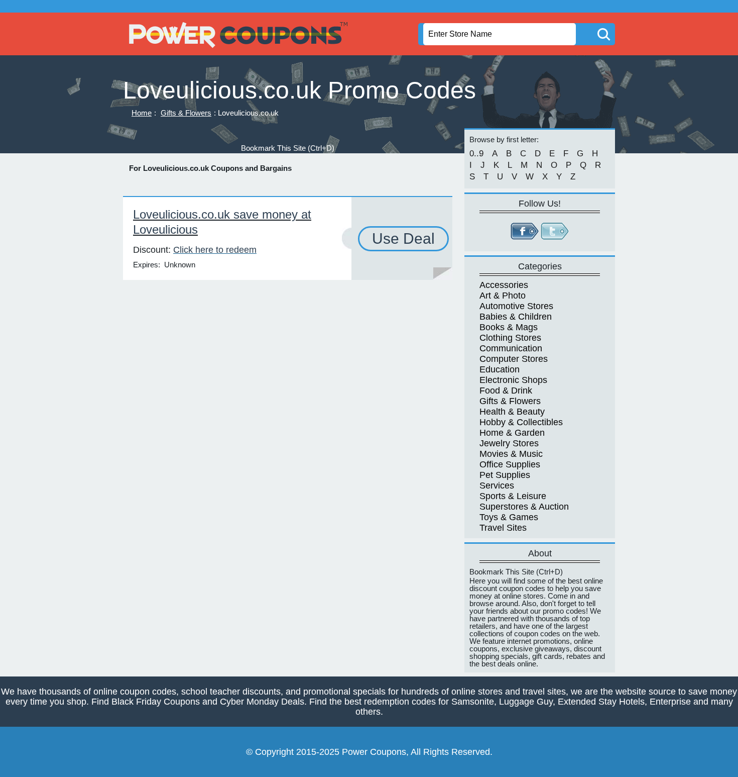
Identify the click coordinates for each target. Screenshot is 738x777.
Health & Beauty (512, 412)
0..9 (476, 153)
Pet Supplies (504, 475)
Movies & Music (511, 454)
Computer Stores (513, 359)
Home (142, 113)
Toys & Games (508, 517)
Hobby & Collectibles (521, 422)
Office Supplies (509, 464)
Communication (510, 348)
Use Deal (403, 238)
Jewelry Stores (509, 443)
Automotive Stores (516, 306)
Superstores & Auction (524, 507)
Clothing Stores (510, 338)
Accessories (503, 285)
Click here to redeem (215, 250)
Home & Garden (512, 433)
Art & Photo (502, 295)
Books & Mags (508, 327)
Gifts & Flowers (186, 113)
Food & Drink (505, 390)
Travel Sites (503, 528)
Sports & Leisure (512, 496)
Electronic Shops (513, 380)
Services (496, 485)
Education (499, 369)
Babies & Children (515, 317)
